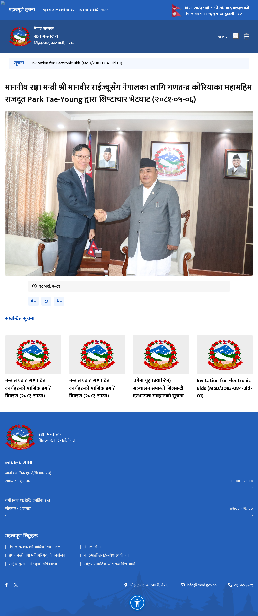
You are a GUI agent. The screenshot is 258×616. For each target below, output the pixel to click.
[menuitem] (129, 481)
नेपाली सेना (92, 547)
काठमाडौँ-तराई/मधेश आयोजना (106, 555)
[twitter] (16, 585)
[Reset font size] (46, 301)
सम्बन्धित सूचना (20, 318)
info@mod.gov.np (202, 585)
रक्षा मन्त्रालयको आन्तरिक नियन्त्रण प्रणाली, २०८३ (77, 10)
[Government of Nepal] (20, 36)
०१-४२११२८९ (243, 585)
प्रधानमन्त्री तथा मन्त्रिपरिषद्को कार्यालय (37, 555)
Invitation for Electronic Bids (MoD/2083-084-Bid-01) (224, 388)
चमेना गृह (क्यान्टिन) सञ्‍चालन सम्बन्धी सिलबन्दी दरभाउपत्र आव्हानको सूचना (85, 63)
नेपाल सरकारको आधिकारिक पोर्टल (34, 547)
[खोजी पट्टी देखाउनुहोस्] (236, 36)
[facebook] (6, 585)
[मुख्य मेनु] (246, 36)
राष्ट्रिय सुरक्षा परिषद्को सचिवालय (33, 564)
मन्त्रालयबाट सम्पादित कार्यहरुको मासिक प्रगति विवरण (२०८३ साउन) (28, 388)
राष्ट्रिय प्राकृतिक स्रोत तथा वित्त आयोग (110, 564)
